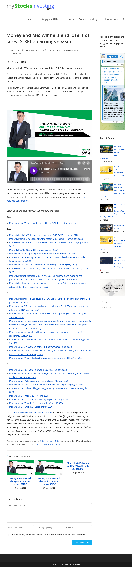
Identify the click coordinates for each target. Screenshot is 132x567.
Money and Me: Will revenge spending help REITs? (33, 399)
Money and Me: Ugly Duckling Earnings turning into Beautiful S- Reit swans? (45, 388)
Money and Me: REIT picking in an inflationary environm (36, 253)
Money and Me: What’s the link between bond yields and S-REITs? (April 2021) (46, 358)
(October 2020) (61, 380)
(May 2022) (71, 264)
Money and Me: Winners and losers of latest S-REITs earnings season (42, 223)
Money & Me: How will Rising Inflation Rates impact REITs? (20, 481)
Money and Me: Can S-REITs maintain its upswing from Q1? (37, 264)
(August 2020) (77, 384)
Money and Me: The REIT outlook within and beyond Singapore (39, 384)
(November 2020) (27, 377)
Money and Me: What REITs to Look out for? (30, 403)
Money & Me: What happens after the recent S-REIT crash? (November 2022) (46, 238)
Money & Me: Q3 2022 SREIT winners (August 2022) (33, 250)
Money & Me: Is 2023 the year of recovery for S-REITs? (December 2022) (43, 235)
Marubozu (15, 50)
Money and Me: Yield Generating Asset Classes (31, 380)
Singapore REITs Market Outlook (64, 50)
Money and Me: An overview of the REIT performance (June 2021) (40, 346)
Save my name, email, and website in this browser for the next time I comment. (48, 534)
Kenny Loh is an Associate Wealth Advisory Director (30, 412)
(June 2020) (43, 395)
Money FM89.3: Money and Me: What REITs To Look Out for (78, 466)
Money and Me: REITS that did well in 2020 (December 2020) (38, 369)
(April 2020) (57, 403)
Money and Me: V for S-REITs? (23, 395)
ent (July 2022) (70, 253)
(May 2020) (62, 399)
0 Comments (16, 54)
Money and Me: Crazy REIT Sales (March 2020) (31, 406)
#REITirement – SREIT (50, 440)
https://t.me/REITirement (48, 444)
